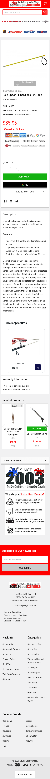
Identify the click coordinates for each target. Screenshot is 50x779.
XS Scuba (6, 735)
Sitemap (6, 679)
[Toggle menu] (4, 4)
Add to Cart (37, 428)
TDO (4, 745)
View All (29, 740)
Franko (5, 725)
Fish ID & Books (35, 677)
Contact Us (7, 644)
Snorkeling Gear (35, 644)
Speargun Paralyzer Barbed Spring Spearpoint (13, 431)
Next (46, 426)
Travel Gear (33, 687)
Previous (3, 426)
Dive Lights (33, 667)
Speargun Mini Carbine (37, 433)
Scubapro (6, 730)
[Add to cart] (38, 367)
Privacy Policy (9, 659)
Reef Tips (7, 664)
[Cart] (46, 4)
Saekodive (7, 720)
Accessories (33, 654)
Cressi (29, 720)
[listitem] (25, 351)
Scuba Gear (33, 649)
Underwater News (10, 669)
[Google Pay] (25, 185)
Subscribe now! (25, 774)
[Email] (10, 201)
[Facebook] (5, 201)
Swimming (32, 682)
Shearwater (31, 735)
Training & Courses (11, 674)
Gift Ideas (32, 692)
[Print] (16, 201)
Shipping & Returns (11, 649)
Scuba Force (32, 725)
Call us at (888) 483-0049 (25, 605)
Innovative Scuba (34, 730)
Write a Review (10, 99)
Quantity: (8, 162)
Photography (34, 672)
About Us (6, 654)
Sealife (5, 740)
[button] (25, 513)
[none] (25, 64)
